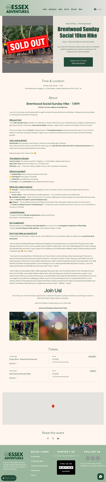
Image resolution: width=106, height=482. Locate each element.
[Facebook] (93, 458)
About (33, 475)
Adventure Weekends (36, 466)
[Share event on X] (53, 438)
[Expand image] (23, 326)
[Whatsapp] (98, 458)
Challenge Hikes (36, 461)
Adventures (35, 470)
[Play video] (53, 326)
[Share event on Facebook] (48, 438)
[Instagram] (88, 458)
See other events (78, 63)
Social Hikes (35, 456)
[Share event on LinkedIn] (58, 438)
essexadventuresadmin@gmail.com (66, 456)
